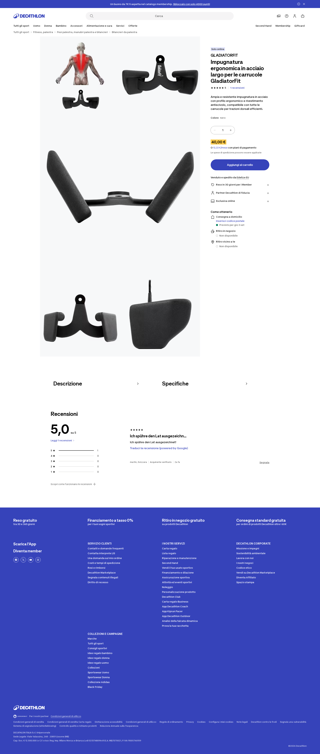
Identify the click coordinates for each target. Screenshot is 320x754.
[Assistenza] (287, 16)
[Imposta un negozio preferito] (279, 16)
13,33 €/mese (220, 147)
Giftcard (299, 25)
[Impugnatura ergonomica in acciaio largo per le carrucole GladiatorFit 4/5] (80, 316)
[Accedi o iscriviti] (295, 16)
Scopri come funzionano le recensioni (71, 484)
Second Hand (264, 25)
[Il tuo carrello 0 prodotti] (303, 16)
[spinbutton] (223, 130)
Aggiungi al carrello (240, 164)
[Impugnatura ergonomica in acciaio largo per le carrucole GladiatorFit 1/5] (160, 76)
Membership (283, 25)
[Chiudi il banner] (304, 4)
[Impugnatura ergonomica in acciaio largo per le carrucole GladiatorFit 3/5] (120, 196)
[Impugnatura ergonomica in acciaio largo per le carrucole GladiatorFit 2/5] (80, 76)
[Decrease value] (215, 130)
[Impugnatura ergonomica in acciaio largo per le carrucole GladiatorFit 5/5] (160, 316)
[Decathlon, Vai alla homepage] (29, 16)
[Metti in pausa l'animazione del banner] (298, 4)
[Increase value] (231, 130)
